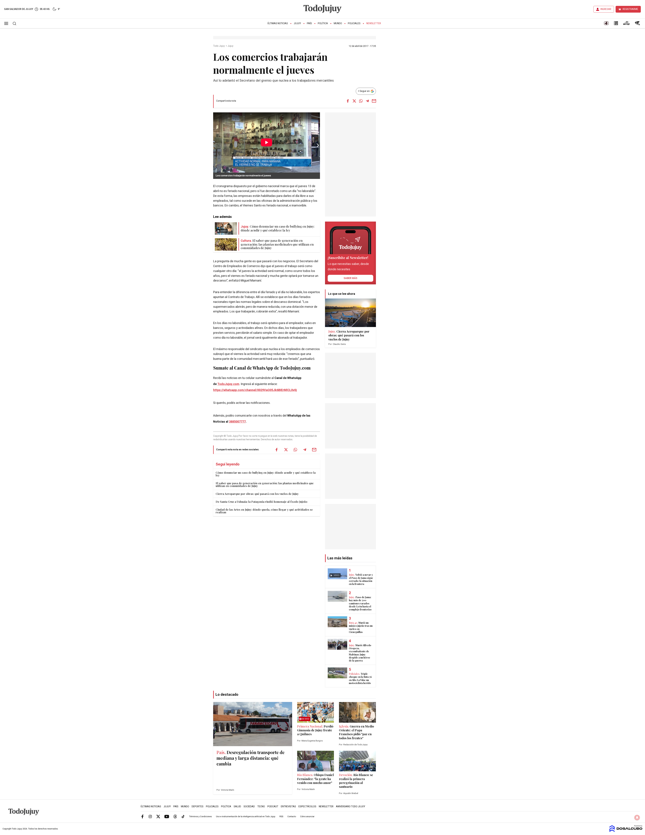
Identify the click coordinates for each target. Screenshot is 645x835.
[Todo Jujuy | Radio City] (616, 24)
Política (323, 23)
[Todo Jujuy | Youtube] (166, 816)
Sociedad (249, 806)
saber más (350, 278)
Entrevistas (288, 806)
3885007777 (237, 421)
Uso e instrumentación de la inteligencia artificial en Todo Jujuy (245, 816)
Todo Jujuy (219, 46)
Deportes (197, 806)
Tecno (261, 806)
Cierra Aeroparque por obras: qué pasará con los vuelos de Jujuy (257, 494)
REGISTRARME (630, 9)
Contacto (291, 816)
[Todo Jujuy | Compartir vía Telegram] (367, 101)
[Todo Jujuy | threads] (175, 816)
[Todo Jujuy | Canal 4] (606, 24)
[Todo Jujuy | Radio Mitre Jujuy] (626, 24)
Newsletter (373, 23)
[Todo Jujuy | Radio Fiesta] (638, 24)
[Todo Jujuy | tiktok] (183, 816)
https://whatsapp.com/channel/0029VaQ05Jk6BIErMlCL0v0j (255, 390)
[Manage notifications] (637, 817)
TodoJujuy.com (228, 384)
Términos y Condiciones (200, 816)
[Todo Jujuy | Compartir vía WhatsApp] (361, 101)
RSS (281, 816)
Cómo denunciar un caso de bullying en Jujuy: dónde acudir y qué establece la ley (266, 474)
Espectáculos (307, 806)
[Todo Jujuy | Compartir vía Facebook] (348, 101)
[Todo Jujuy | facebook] (142, 816)
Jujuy (297, 23)
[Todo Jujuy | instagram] (150, 816)
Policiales (354, 23)
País (309, 23)
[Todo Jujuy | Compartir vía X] (354, 101)
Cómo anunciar (307, 816)
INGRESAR (605, 9)
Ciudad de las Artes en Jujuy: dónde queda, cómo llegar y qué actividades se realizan (264, 511)
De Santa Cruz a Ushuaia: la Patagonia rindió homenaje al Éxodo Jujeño (261, 501)
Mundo (338, 23)
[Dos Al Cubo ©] (625, 831)
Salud (237, 806)
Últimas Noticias (277, 23)
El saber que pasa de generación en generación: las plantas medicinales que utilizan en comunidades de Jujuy (265, 484)
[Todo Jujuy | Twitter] (158, 816)
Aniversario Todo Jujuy (350, 806)
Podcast (272, 806)
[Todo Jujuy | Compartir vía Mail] (374, 101)
